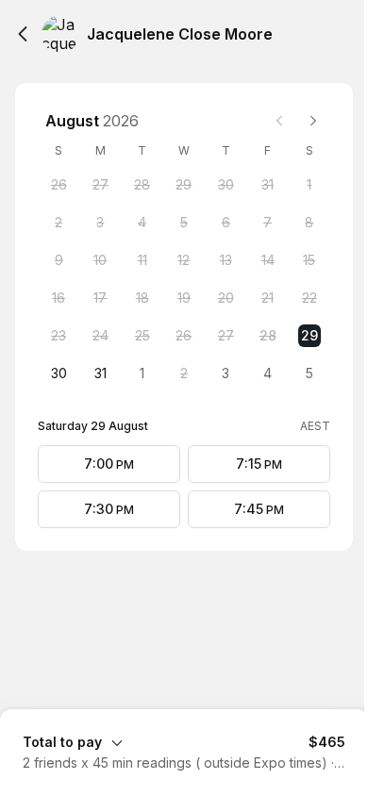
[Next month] (313, 121)
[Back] (23, 34)
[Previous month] (279, 121)
